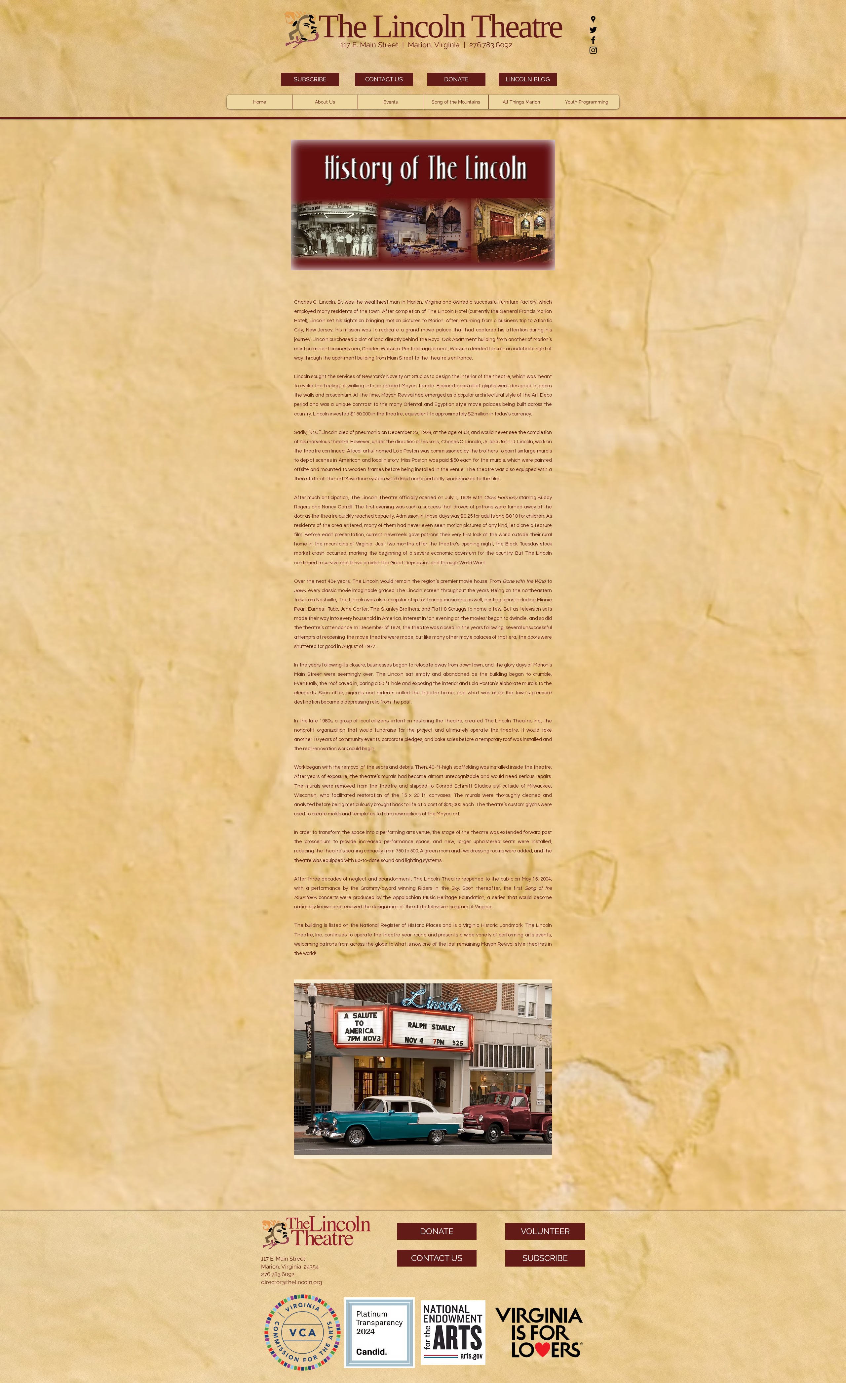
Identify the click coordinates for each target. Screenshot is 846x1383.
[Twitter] (593, 30)
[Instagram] (593, 50)
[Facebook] (593, 40)
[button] (325, 102)
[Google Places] (593, 19)
